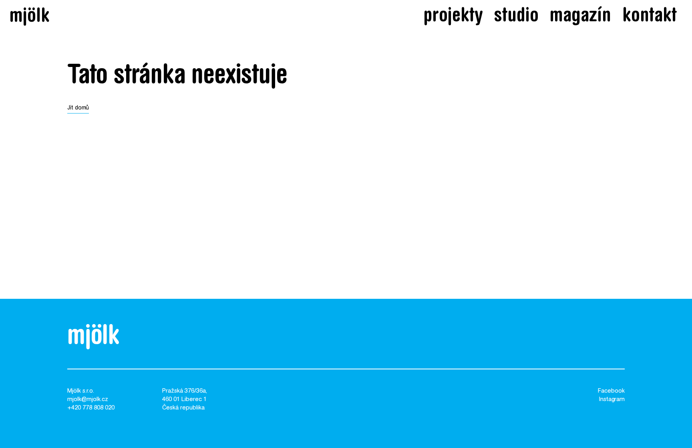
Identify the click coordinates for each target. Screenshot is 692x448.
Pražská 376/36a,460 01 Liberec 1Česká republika (184, 399)
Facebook (611, 391)
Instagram (612, 400)
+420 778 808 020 (91, 408)
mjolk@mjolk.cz (87, 400)
